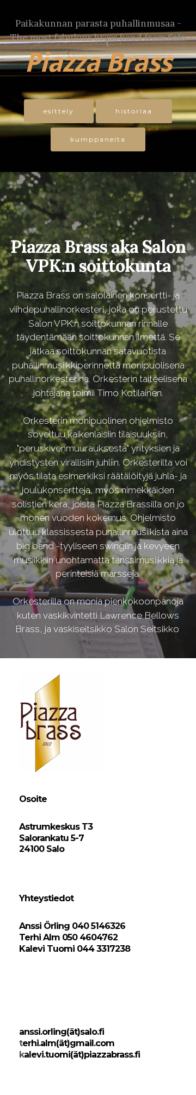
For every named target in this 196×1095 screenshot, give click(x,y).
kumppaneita (98, 139)
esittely (59, 111)
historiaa (133, 111)
